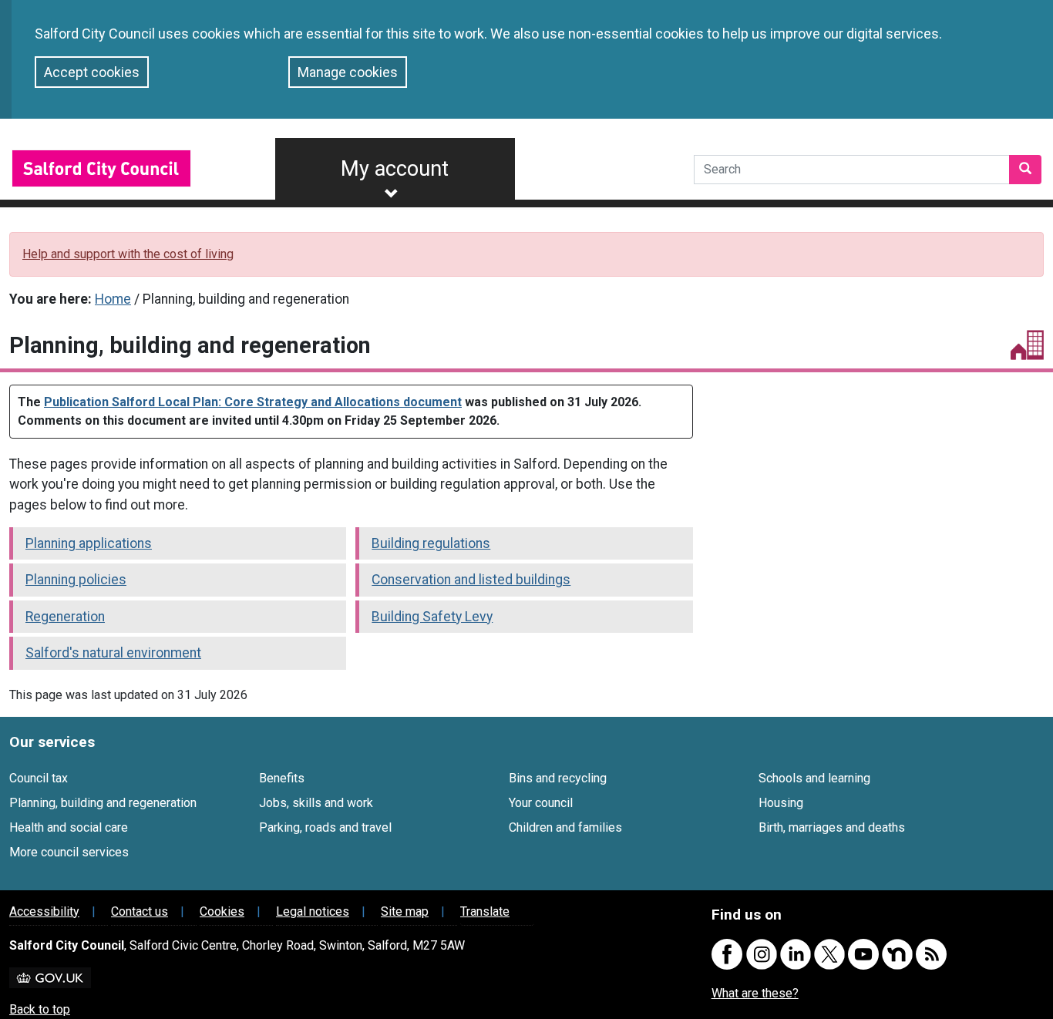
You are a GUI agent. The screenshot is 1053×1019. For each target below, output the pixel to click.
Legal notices (312, 911)
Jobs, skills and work (316, 802)
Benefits (281, 778)
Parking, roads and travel (325, 827)
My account (395, 168)
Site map (405, 911)
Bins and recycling (558, 778)
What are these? (755, 993)
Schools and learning (814, 778)
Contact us (139, 911)
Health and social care (68, 827)
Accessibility (44, 911)
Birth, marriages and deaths (832, 827)
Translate (485, 911)
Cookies (222, 911)
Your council (541, 802)
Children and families (565, 827)
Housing (781, 802)
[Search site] (1025, 169)
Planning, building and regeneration (103, 802)
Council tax (38, 778)
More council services (69, 852)
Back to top (39, 1009)
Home (113, 299)
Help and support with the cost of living (128, 254)
